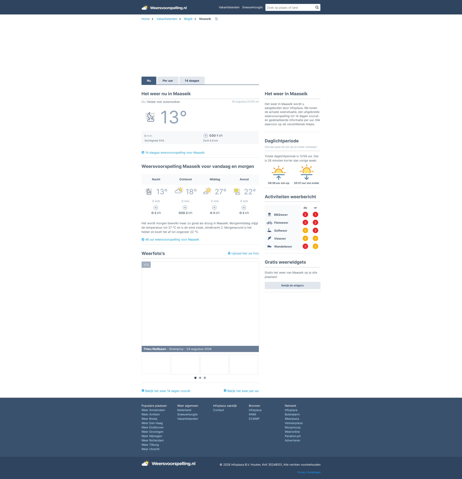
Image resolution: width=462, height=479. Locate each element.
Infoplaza (255, 410)
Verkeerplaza (294, 423)
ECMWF (254, 418)
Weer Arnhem (150, 414)
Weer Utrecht (150, 449)
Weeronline (292, 431)
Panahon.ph (293, 436)
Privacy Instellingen (309, 472)
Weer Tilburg (150, 444)
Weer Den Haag (152, 423)
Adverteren (292, 440)
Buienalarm (292, 414)
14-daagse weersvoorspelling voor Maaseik (175, 152)
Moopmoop (293, 427)
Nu (149, 80)
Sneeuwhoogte (252, 7)
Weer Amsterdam (153, 410)
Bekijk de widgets (292, 285)
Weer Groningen (152, 431)
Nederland (184, 410)
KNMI (252, 414)
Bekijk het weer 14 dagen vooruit (167, 391)
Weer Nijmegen (151, 436)
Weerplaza (292, 418)
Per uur (168, 80)
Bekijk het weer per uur (243, 391)
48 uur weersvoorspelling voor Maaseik (172, 239)
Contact (218, 410)
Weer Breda (149, 418)
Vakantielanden (229, 7)
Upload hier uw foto (245, 253)
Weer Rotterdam (152, 440)
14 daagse (192, 80)
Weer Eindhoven (152, 427)
